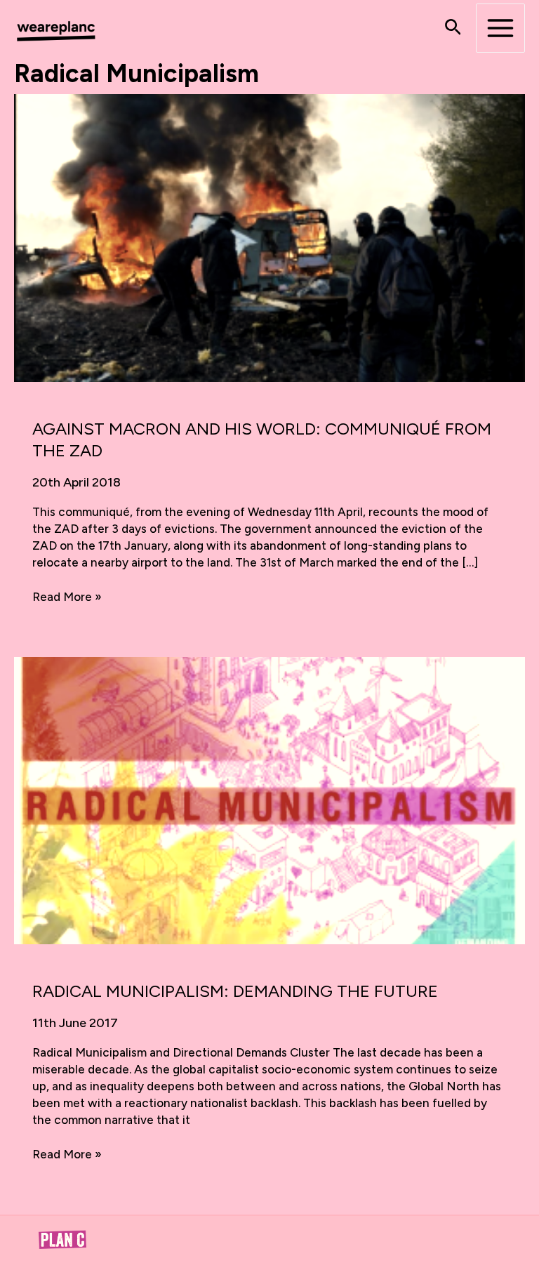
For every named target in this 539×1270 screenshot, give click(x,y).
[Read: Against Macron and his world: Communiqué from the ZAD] (269, 237)
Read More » (67, 597)
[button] (453, 28)
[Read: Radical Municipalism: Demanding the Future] (269, 800)
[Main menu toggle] (500, 28)
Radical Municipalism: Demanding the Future (235, 991)
